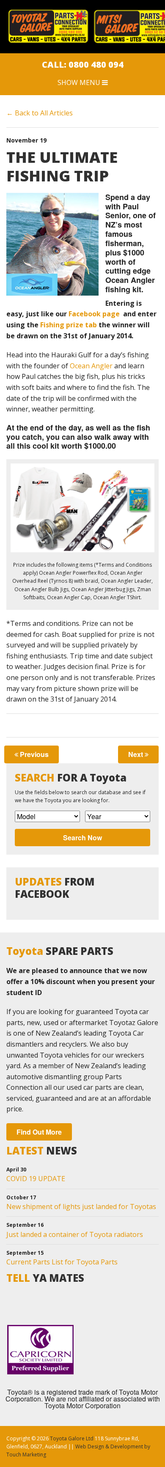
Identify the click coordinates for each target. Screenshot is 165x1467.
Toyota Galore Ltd (72, 1438)
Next (136, 754)
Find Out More (39, 1132)
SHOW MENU (80, 82)
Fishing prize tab (68, 324)
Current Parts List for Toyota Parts (62, 1262)
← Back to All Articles (39, 113)
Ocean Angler (91, 365)
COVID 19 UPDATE (35, 1178)
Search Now (82, 837)
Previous (33, 754)
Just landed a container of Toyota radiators (74, 1234)
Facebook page (93, 313)
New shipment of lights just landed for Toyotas (81, 1206)
